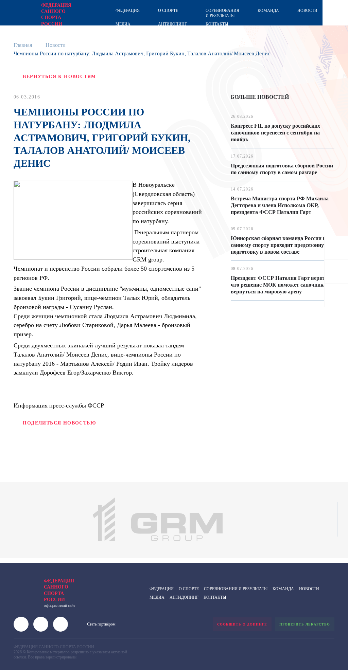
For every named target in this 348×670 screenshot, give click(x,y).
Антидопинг (172, 24)
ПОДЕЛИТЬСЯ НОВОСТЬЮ (59, 422)
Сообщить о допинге (242, 624)
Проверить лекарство (304, 624)
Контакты (217, 24)
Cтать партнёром (101, 624)
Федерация (128, 10)
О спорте (168, 10)
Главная (23, 45)
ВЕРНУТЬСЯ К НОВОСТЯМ (59, 76)
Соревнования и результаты (222, 13)
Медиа (123, 24)
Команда (268, 10)
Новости (307, 10)
